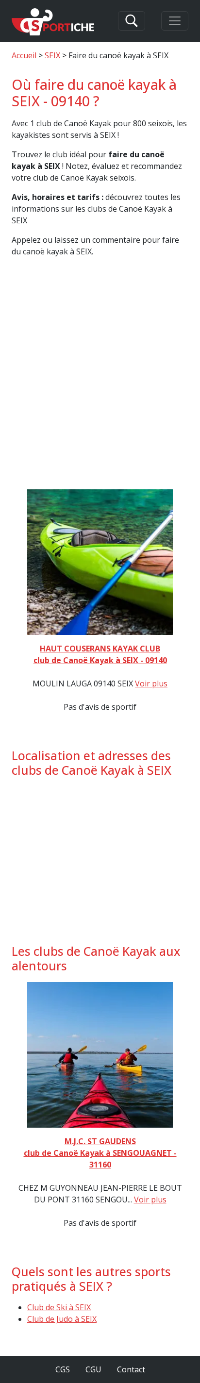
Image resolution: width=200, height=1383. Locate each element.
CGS (62, 1369)
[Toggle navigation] (174, 21)
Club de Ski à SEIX (59, 1307)
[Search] (131, 21)
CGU (93, 1369)
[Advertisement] (100, 381)
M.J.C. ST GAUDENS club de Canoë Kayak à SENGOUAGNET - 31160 (100, 1153)
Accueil (24, 55)
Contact (131, 1369)
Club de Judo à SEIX (62, 1319)
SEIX (52, 55)
